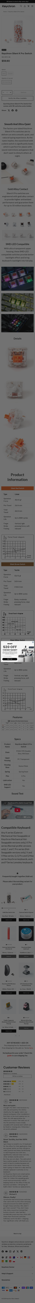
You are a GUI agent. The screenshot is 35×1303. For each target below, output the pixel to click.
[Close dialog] (33, 642)
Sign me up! (9, 659)
